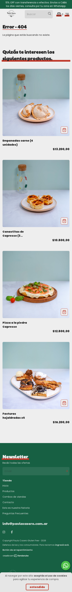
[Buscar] (49, 13)
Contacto (8, 502)
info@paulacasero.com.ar (25, 523)
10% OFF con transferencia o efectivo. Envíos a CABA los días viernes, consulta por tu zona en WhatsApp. (36, 4)
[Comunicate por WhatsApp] (65, 565)
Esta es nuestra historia (16, 508)
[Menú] (67, 14)
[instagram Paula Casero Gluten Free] (4, 532)
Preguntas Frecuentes (15, 513)
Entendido (37, 587)
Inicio (6, 485)
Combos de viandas (14, 496)
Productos (8, 491)
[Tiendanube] (16, 556)
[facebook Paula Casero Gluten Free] (12, 532)
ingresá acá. (62, 544)
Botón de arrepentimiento (18, 550)
